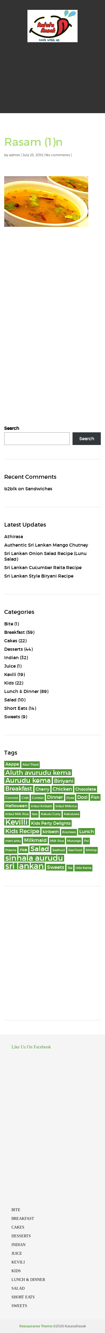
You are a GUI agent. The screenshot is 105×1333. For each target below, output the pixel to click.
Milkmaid (35, 840)
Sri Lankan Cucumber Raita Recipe (42, 567)
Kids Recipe (22, 831)
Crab (25, 798)
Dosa (70, 798)
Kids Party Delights (51, 823)
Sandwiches (38, 488)
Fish (95, 797)
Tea (69, 868)
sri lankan (24, 866)
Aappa (12, 764)
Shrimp (91, 850)
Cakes (10, 640)
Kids (9, 683)
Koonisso (69, 832)
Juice (10, 666)
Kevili (10, 674)
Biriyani (63, 780)
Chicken (62, 789)
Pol (86, 841)
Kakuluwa (71, 814)
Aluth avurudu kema (38, 772)
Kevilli (16, 822)
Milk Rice (57, 841)
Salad (10, 700)
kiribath (51, 831)
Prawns (10, 850)
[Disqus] (52, 310)
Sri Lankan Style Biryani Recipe (38, 576)
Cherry (42, 789)
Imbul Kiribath (41, 806)
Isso (35, 814)
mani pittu (13, 841)
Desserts (13, 649)
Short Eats (15, 708)
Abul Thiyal (30, 764)
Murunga (74, 841)
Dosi (82, 797)
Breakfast (14, 632)
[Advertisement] (52, 82)
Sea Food (75, 850)
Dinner (55, 797)
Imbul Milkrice (66, 806)
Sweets (12, 716)
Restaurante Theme (35, 1326)
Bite (8, 624)
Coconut (11, 798)
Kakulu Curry (50, 814)
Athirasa (13, 536)
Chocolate (85, 789)
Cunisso (38, 798)
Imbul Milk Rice (17, 814)
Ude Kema (83, 868)
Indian (11, 657)
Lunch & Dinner (21, 691)
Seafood (58, 850)
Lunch (86, 831)
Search (11, 428)
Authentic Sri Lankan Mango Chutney (46, 545)
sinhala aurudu (34, 858)
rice (23, 849)
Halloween (16, 805)
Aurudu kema (28, 780)
